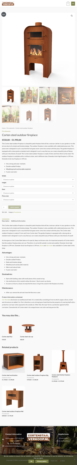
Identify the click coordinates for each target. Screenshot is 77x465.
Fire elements (10, 128)
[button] (72, 16)
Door (3, 189)
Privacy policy (42, 461)
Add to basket (14, 207)
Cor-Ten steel (6, 300)
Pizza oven (5, 196)
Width (4, 176)
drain (41, 245)
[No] (74, 459)
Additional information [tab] (18, 221)
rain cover (49, 245)
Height (4, 182)
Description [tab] (5, 221)
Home (4, 128)
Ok (31, 461)
